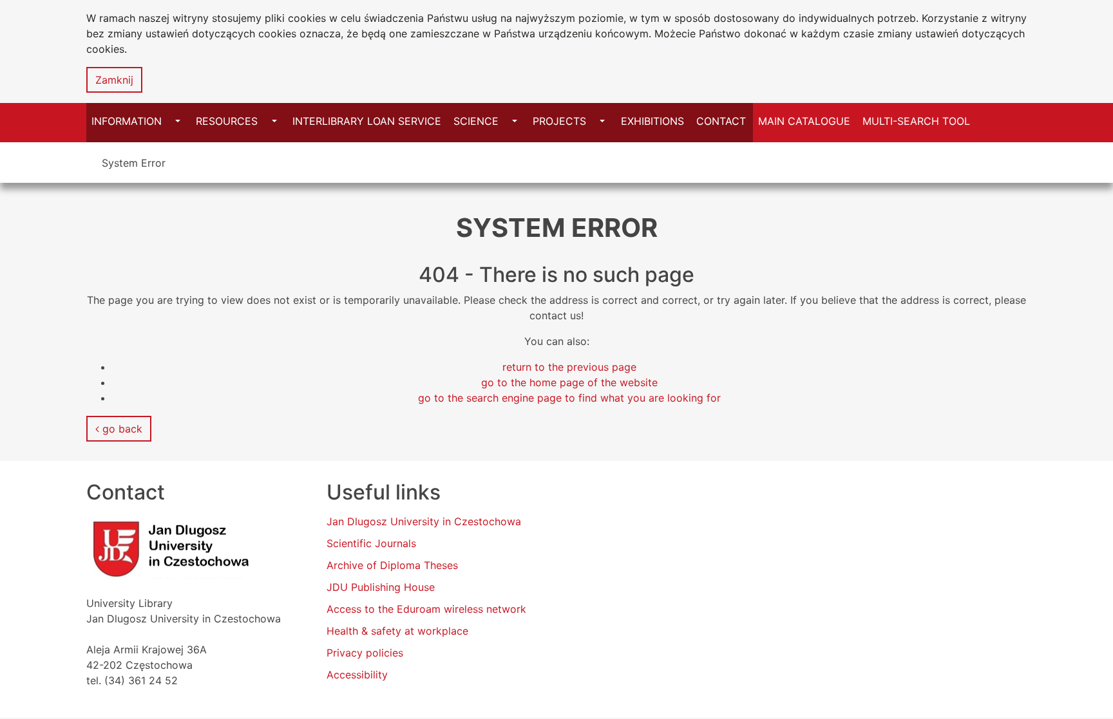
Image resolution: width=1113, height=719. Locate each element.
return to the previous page (569, 366)
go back (120, 428)
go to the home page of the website (569, 382)
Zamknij (114, 79)
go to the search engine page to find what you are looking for (569, 397)
